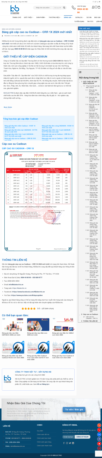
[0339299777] (99, 430)
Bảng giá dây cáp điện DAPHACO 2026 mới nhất (11, 334)
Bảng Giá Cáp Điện (8, 29)
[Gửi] (64, 8)
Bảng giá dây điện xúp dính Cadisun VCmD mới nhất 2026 (13, 356)
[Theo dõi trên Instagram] (67, 443)
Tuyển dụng (79, 21)
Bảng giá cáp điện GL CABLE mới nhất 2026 (63, 334)
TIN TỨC (90, 21)
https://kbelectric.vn (19, 288)
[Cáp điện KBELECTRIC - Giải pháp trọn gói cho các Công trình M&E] (14, 9)
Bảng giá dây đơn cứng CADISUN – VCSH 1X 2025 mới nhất (58, 127)
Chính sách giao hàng (44, 442)
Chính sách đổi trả (43, 434)
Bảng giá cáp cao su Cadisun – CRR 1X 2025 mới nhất (57, 139)
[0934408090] (99, 425)
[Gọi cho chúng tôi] (97, 2)
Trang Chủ (16, 17)
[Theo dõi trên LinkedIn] (73, 443)
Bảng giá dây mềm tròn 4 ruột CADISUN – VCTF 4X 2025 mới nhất (19, 135)
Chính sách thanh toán (44, 445)
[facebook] (99, 439)
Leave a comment (26, 35)
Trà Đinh (7, 35)
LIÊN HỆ (99, 21)
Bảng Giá (67, 17)
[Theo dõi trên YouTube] (99, 2)
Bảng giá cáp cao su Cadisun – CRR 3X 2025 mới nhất (20, 139)
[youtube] (99, 443)
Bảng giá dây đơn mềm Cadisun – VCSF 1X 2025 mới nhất (20, 127)
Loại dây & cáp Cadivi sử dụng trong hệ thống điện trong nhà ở (89, 32)
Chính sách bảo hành (44, 438)
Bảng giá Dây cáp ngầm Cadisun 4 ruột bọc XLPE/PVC (90, 54)
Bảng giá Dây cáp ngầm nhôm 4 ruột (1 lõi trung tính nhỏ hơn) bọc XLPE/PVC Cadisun (90, 46)
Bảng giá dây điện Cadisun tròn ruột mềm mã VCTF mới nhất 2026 (38, 357)
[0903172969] (99, 434)
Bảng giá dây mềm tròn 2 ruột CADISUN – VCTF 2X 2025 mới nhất (56, 131)
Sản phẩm (40, 17)
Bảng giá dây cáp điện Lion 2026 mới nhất (37, 334)
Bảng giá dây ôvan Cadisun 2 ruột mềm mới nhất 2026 (63, 356)
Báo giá (97, 17)
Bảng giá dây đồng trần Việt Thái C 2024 (90, 61)
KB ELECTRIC (8, 93)
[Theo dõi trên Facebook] (93, 2)
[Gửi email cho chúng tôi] (95, 2)
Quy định (40, 431)
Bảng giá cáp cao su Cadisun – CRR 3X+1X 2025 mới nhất (57, 135)
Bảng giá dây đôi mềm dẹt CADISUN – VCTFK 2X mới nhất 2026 (21, 131)
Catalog (78, 17)
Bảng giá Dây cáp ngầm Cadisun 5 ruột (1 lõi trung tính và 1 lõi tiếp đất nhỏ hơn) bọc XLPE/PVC (90, 39)
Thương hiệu (54, 17)
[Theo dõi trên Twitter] (70, 443)
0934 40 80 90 (19, 49)
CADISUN (18, 29)
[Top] (99, 448)
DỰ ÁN (89, 17)
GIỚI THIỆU (28, 17)
